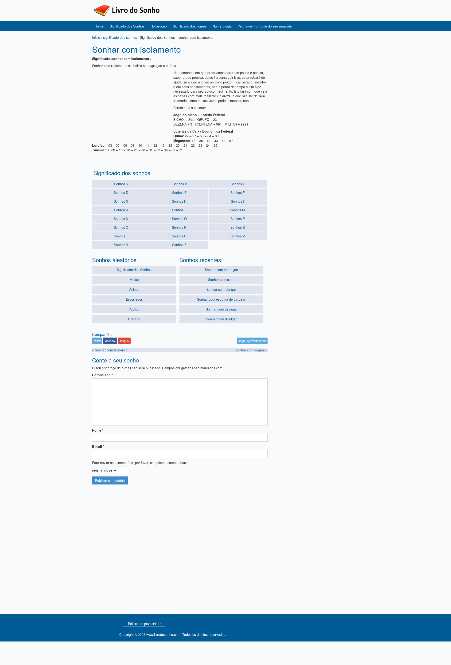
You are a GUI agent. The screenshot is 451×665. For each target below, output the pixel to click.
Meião (134, 279)
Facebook (110, 341)
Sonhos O (179, 218)
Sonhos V (237, 236)
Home (99, 26)
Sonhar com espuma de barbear (221, 299)
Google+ (124, 341)
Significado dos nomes (189, 26)
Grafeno (134, 319)
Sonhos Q (121, 227)
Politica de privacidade (144, 623)
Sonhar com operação (221, 269)
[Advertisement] (131, 103)
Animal (134, 289)
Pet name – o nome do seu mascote (265, 26)
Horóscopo (159, 26)
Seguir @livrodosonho (252, 341)
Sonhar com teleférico (111, 350)
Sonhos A (121, 183)
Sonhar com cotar (221, 279)
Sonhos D (121, 192)
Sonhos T (121, 236)
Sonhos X (121, 244)
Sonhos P (237, 218)
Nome (97, 430)
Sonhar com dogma (250, 350)
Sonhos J (121, 210)
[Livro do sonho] (127, 10)
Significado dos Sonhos (127, 26)
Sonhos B (180, 183)
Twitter (97, 341)
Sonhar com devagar (221, 309)
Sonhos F (237, 192)
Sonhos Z (179, 244)
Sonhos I (237, 201)
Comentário (102, 375)
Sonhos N (121, 218)
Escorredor (134, 299)
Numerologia (222, 26)
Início (96, 37)
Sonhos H (179, 201)
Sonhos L (179, 210)
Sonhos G (121, 201)
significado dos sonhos (120, 37)
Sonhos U (179, 236)
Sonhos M (237, 210)
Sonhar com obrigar (221, 289)
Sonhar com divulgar (221, 319)
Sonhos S (237, 227)
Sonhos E (179, 192)
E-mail (98, 446)
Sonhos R (179, 227)
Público (134, 309)
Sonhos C (238, 183)
